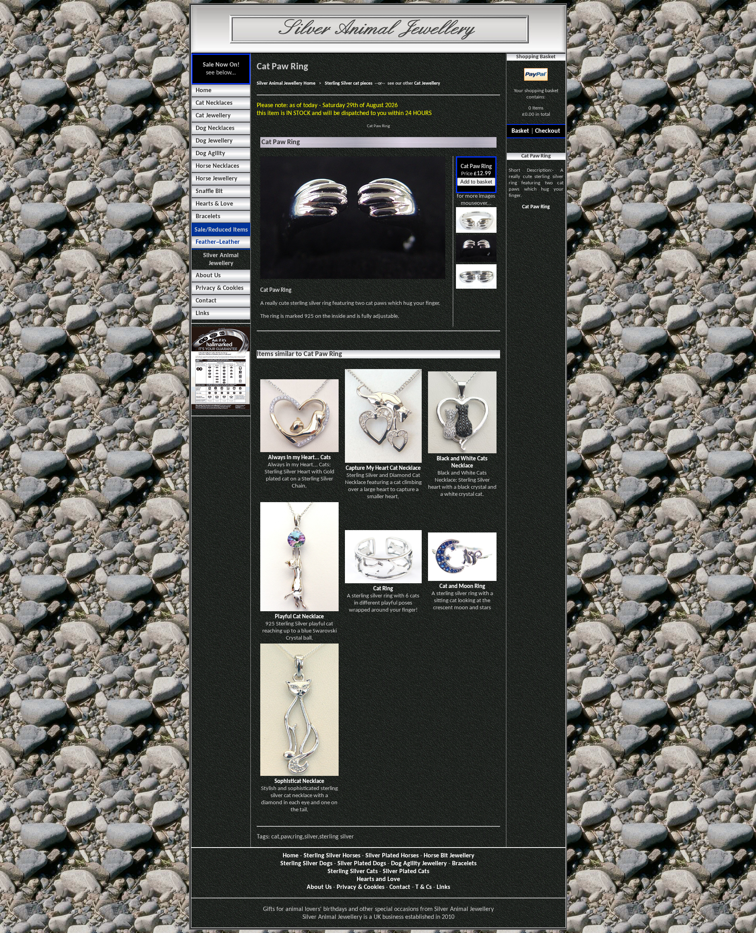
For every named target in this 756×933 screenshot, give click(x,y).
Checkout (547, 131)
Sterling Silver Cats (353, 871)
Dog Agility (210, 153)
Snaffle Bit (209, 191)
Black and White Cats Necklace (462, 462)
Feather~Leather (218, 242)
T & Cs (423, 887)
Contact (206, 301)
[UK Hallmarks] (220, 408)
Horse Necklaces (217, 166)
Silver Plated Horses (392, 856)
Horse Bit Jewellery (449, 856)
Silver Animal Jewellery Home (286, 83)
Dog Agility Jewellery (419, 864)
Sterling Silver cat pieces (348, 83)
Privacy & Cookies (219, 288)
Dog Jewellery (214, 141)
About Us (208, 276)
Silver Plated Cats (406, 871)
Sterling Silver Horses (332, 856)
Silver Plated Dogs (361, 864)
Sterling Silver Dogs (306, 864)
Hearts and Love (378, 879)
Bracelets (208, 216)
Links (202, 313)
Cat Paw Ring (536, 207)
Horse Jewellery (216, 179)
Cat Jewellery (213, 116)
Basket (520, 131)
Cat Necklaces (214, 103)
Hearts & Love (214, 204)
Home (203, 90)
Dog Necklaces (215, 128)
